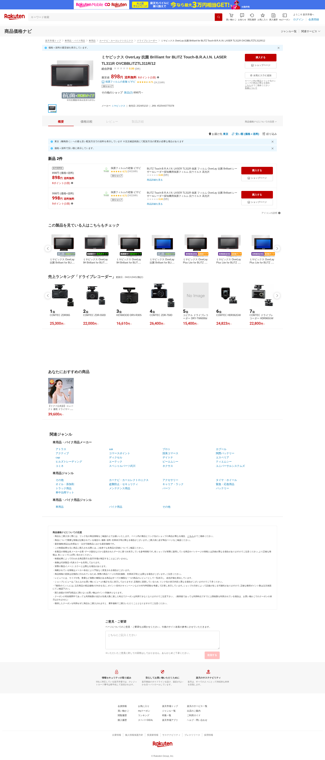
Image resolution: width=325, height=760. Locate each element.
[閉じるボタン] (279, 48)
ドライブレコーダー (147, 40)
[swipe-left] (48, 249)
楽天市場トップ (53, 40)
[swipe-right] (277, 249)
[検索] (218, 17)
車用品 (92, 40)
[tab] (61, 121)
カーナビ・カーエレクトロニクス (116, 40)
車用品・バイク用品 (75, 40)
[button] (242, 17)
